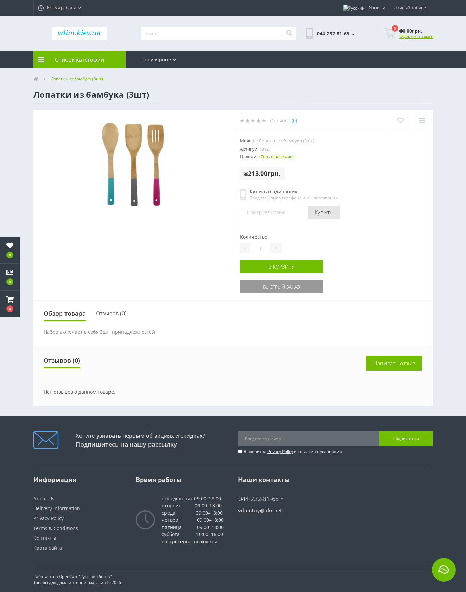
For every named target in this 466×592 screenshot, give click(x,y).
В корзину (261, 266)
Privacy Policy (280, 451)
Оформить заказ (416, 36)
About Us (43, 498)
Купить (324, 212)
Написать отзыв (394, 363)
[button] (59, 8)
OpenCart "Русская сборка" (85, 576)
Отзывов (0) (111, 313)
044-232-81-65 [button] (258, 499)
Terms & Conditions (55, 528)
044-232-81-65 (255, 488)
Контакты (44, 538)
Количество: (254, 236)
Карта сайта (47, 548)
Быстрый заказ (261, 287)
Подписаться (406, 438)
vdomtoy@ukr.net (260, 510)
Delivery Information (56, 508)
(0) (294, 120)
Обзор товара (65, 313)
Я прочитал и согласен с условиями (293, 451)
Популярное (156, 59)
